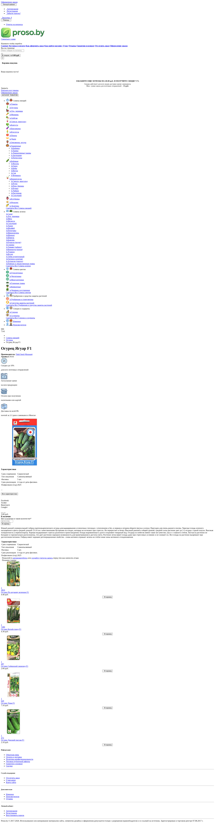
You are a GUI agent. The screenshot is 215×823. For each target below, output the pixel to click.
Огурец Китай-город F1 (11, 629)
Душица (10, 252)
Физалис (13, 202)
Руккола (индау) (13, 242)
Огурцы (13, 108)
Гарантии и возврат (14, 764)
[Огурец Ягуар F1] (24, 465)
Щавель (10, 238)
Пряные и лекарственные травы (20, 264)
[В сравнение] (4, 512)
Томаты (13, 104)
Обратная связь (12, 755)
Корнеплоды (15, 179)
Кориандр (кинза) (14, 249)
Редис (14, 184)
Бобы (14, 168)
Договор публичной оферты (18, 761)
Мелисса (10, 221)
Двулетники (15, 276)
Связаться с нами (8, 39)
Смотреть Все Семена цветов (18, 292)
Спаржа (10, 245)
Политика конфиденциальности (19, 759)
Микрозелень (12, 233)
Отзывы (9, 799)
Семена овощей (12, 338)
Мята (9, 219)
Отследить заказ (13, 778)
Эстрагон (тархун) (14, 261)
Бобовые (13, 161)
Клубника (14, 199)
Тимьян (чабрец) (14, 247)
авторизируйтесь (20, 558)
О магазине (11, 780)
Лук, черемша (16, 111)
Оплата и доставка (14, 757)
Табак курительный (15, 257)
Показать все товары (10, 90)
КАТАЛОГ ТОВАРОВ (10, 95)
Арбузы (13, 118)
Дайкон (15, 191)
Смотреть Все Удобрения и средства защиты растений (29, 305)
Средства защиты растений (21, 303)
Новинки (10, 794)
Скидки (9, 766)
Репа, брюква (17, 186)
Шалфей (10, 228)
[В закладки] (2, 512)
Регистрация (12, 11)
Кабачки (15, 148)
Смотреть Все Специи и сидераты (20, 318)
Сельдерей (16, 195)
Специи (13, 312)
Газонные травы (17, 283)
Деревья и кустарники (19, 290)
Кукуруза (14, 132)
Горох (14, 166)
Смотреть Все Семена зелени (18, 266)
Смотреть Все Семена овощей (18, 208)
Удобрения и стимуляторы (21, 299)
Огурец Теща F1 (8, 703)
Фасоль (15, 164)
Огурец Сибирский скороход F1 (14, 666)
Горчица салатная (14, 259)
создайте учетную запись (42, 558)
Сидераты (14, 316)
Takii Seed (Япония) (24, 354)
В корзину (5, 524)
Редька (14, 188)
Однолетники (16, 273)
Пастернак (16, 193)
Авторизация (12, 9)
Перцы (13, 135)
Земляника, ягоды (17, 142)
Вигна (14, 171)
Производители (12, 797)
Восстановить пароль (15, 815)
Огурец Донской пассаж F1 (12, 740)
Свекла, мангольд (17, 122)
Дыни (12, 139)
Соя (13, 173)
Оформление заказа (9, 2)
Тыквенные (15, 146)
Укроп (9, 226)
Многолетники (16, 280)
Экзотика (14, 206)
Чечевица (16, 175)
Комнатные (15, 287)
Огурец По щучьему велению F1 (15, 592)
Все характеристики (9, 494)
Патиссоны (16, 158)
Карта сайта (11, 782)
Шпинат (10, 235)
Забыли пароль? (13, 13)
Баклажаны (15, 129)
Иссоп (9, 254)
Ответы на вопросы (14, 24)
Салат (9, 214)
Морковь (14, 115)
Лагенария (16, 155)
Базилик (10, 240)
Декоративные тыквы (21, 153)
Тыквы (14, 151)
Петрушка (11, 231)
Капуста (13, 125)
